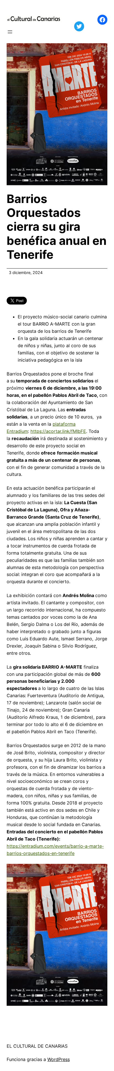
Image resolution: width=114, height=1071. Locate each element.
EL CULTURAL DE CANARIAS (37, 1046)
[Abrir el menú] (10, 32)
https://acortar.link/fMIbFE (58, 431)
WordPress (58, 1059)
